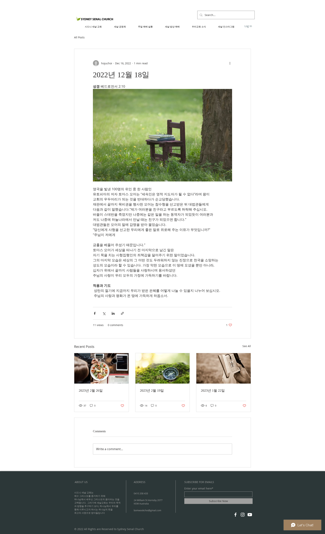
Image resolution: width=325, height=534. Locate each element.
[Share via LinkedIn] (113, 313)
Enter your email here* (198, 488)
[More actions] (230, 63)
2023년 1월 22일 (213, 390)
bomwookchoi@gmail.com (147, 510)
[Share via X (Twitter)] (104, 313)
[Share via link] (122, 313)
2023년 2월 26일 (91, 390)
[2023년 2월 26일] (101, 368)
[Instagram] (242, 514)
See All (246, 346)
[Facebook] (235, 514)
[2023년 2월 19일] (162, 368)
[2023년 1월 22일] (223, 368)
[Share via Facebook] (94, 313)
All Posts (79, 37)
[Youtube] (249, 514)
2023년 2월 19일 (152, 390)
